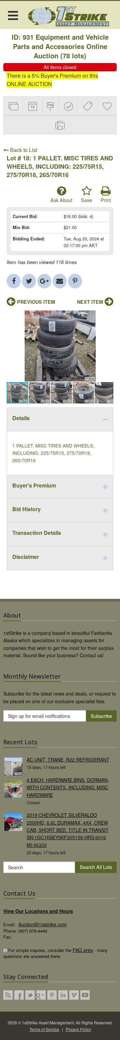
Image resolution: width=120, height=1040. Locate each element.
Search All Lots (96, 866)
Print (106, 199)
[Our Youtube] (85, 995)
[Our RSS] (8, 995)
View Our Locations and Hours (38, 911)
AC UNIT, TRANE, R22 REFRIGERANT (68, 759)
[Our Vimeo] (74, 995)
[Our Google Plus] (41, 995)
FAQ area (83, 950)
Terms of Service (44, 1029)
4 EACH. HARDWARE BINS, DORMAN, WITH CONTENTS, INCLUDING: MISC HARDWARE (68, 787)
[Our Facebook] (19, 995)
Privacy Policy (78, 1029)
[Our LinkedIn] (63, 995)
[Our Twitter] (30, 995)
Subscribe (101, 715)
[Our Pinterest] (52, 995)
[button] (107, 316)
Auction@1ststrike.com (42, 924)
